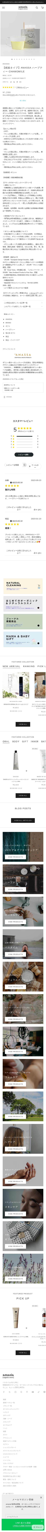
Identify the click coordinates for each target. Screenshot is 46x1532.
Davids (16, 776)
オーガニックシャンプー (11, 1409)
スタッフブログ (8, 1463)
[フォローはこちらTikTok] (39, 1392)
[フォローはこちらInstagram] (15, 1392)
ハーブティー (10, 330)
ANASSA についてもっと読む (13, 379)
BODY (15, 741)
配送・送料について (9, 1479)
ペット (5, 1428)
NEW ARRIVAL (12, 666)
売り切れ (23, 100)
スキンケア (6, 1422)
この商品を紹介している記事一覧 (15, 303)
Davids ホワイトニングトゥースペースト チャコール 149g (15, 780)
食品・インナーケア (13, 340)
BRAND (8, 323)
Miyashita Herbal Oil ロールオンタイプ (16, 704)
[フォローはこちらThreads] (21, 1392)
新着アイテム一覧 (9, 1403)
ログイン (6, 1444)
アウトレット (7, 1438)
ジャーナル (6, 1460)
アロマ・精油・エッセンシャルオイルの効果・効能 (20, 1467)
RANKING (29, 666)
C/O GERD (16, 1333)
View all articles (23, 820)
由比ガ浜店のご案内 (9, 1486)
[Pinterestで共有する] (17, 82)
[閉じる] (42, 1521)
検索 (4, 1399)
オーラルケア (7, 1425)
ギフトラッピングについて (12, 1451)
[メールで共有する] (20, 82)
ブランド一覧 (7, 1406)
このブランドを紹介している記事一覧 (17, 306)
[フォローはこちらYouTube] (33, 1392)
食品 (7, 336)
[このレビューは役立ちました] (35, 509)
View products (15, 857)
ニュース (6, 1457)
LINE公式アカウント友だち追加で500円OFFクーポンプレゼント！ (23, 2)
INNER (35, 741)
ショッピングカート (9, 1447)
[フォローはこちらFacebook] (4, 1392)
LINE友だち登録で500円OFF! (23, 1526)
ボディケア (6, 1415)
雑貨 (4, 1431)
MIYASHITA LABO (16, 701)
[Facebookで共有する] (11, 82)
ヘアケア (6, 1412)
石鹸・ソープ (7, 1419)
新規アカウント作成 (9, 1441)
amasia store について (10, 1454)
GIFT (25, 741)
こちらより (33, 293)
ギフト (8, 326)
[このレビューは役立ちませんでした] (39, 509)
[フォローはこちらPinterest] (27, 1392)
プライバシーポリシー (10, 1473)
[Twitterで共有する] (14, 82)
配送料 (12, 95)
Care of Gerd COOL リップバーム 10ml (15, 1336)
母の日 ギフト (10, 333)
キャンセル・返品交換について (13, 1483)
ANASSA (6, 63)
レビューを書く (23, 455)
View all (23, 724)
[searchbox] (13, 465)
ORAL (6, 741)
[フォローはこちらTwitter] (9, 1392)
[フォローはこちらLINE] (44, 1392)
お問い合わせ (7, 1470)
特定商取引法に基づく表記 (12, 1476)
